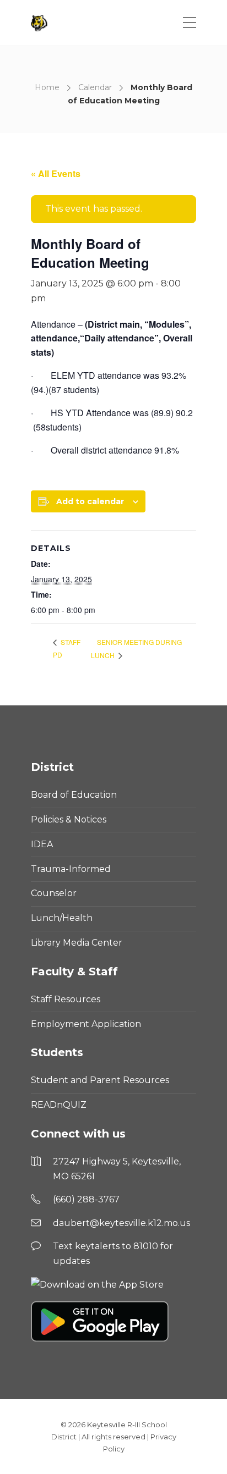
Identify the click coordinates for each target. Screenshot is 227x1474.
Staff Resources (65, 999)
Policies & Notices (68, 819)
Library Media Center (76, 942)
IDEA (42, 844)
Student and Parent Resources (100, 1080)
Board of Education (74, 795)
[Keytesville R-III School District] (40, 23)
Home (47, 87)
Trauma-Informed (71, 869)
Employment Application (86, 1024)
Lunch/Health (62, 918)
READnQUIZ (59, 1105)
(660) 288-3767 (86, 1199)
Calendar (95, 87)
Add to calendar (90, 501)
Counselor (54, 893)
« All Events (55, 173)
